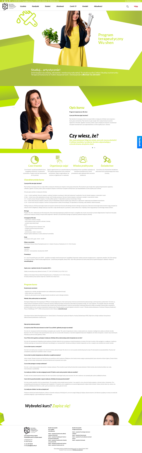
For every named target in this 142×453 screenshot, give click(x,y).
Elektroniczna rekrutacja (134, 1)
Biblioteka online (54, 1)
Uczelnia (23, 6)
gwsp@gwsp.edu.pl (28, 1)
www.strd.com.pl (62, 309)
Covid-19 (73, 6)
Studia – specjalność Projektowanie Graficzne (57, 443)
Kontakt (85, 6)
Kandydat (35, 6)
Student (47, 6)
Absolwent (60, 6)
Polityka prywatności (78, 450)
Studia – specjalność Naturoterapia (79, 435)
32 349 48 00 (17, 1)
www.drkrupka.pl (28, 261)
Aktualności (98, 6)
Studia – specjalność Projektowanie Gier (56, 445)
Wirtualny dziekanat (41, 1)
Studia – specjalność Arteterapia (78, 440)
